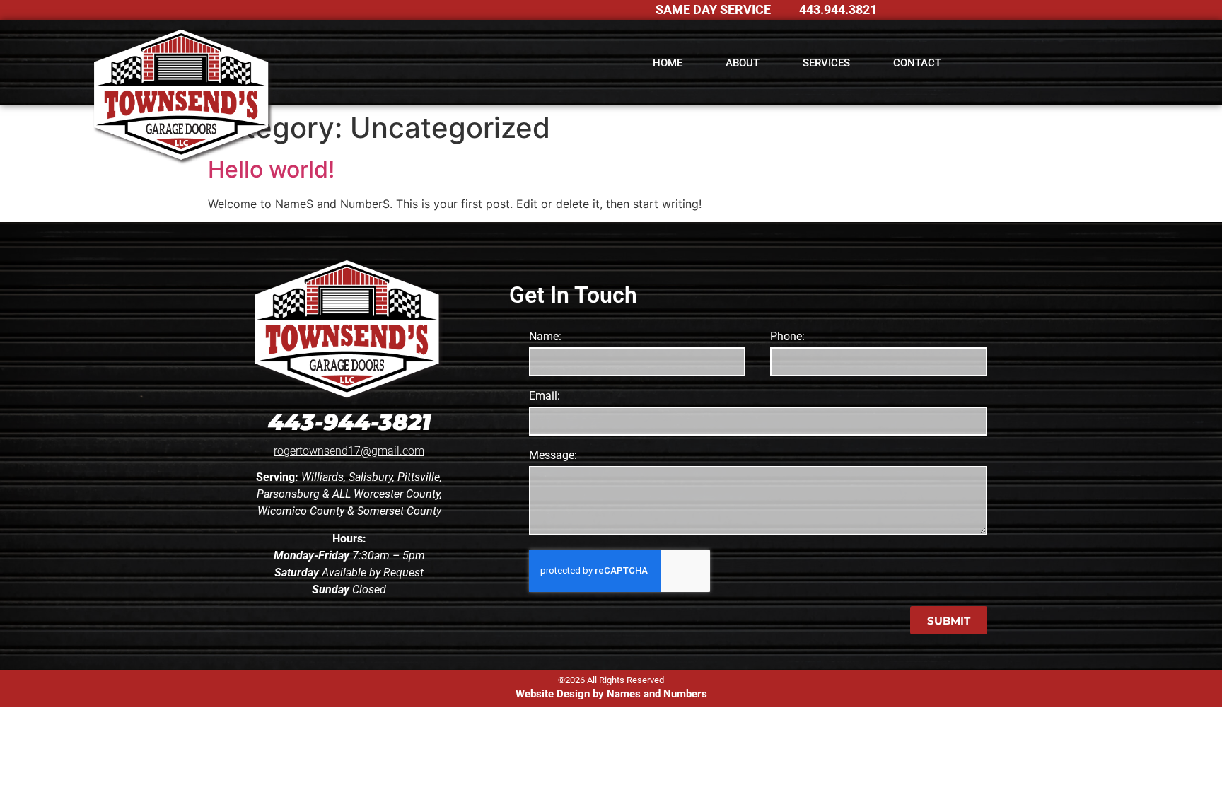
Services (826, 63)
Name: (545, 337)
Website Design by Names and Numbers (611, 693)
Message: (553, 456)
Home (667, 63)
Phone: (787, 337)
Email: (544, 396)
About (743, 63)
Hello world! (271, 169)
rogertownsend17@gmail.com (349, 451)
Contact (917, 63)
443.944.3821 (838, 9)
